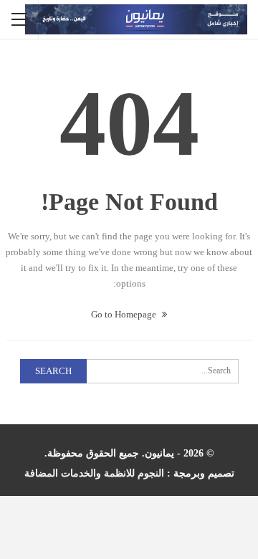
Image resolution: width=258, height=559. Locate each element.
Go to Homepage (124, 314)
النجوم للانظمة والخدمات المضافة (94, 473)
